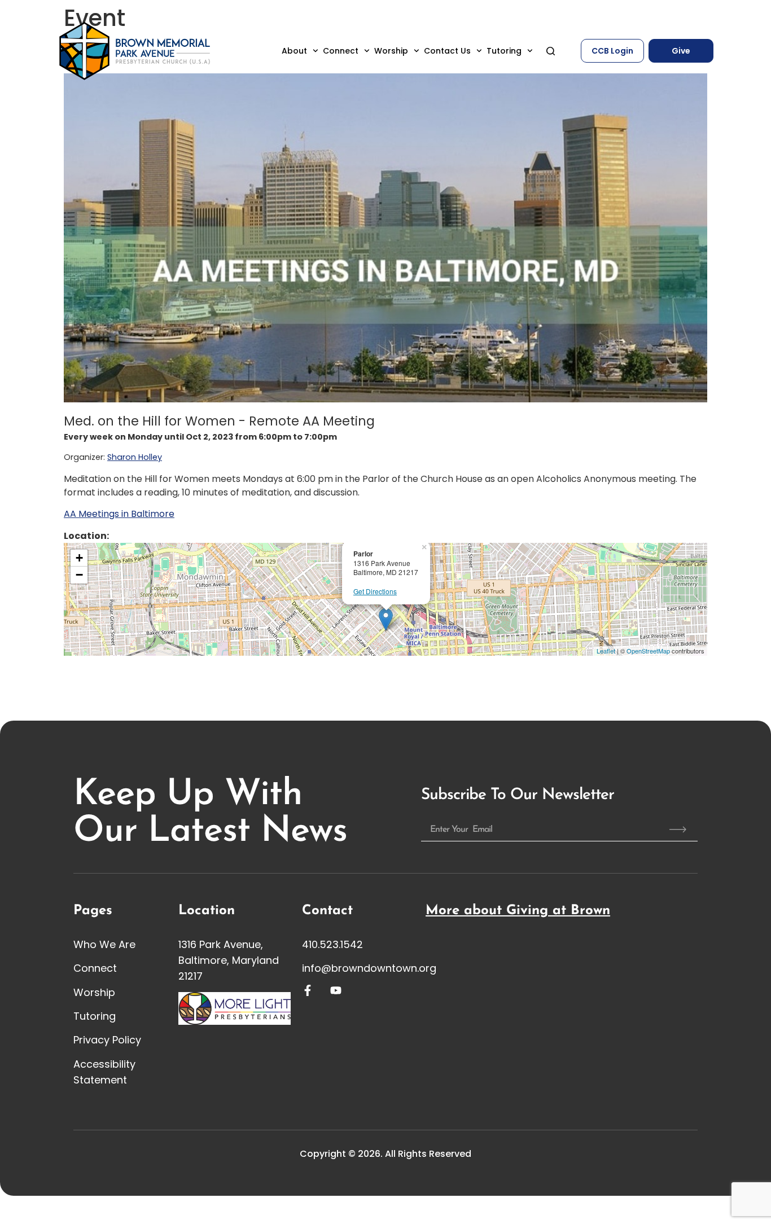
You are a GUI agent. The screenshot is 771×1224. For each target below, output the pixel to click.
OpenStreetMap (648, 650)
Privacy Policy (107, 1040)
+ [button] (79, 558)
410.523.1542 (332, 944)
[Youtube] (335, 990)
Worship (391, 50)
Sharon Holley (134, 457)
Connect (340, 50)
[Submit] (677, 829)
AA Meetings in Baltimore (119, 513)
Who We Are (104, 944)
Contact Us (447, 50)
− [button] (79, 575)
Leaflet (606, 650)
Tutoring (504, 50)
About (294, 50)
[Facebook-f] (307, 990)
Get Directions (375, 591)
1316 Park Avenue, (220, 944)
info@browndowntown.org (369, 968)
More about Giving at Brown (518, 911)
